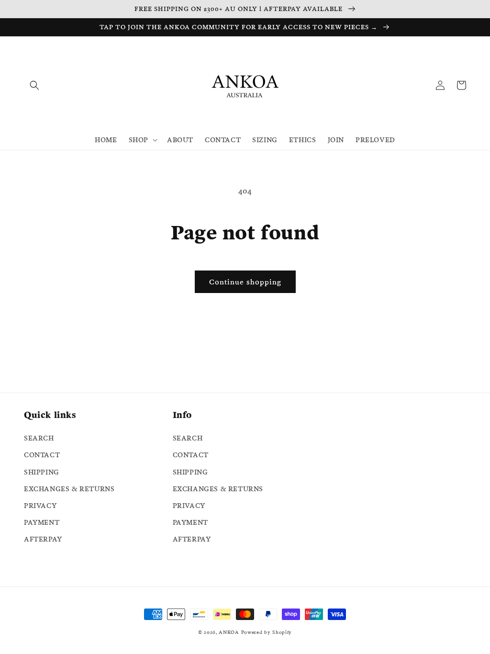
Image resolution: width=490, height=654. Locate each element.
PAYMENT (41, 522)
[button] (34, 85)
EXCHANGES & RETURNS (69, 489)
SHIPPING (41, 472)
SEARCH (39, 438)
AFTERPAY (43, 539)
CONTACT (42, 455)
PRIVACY (40, 505)
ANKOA (229, 632)
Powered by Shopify (266, 632)
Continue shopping (245, 281)
